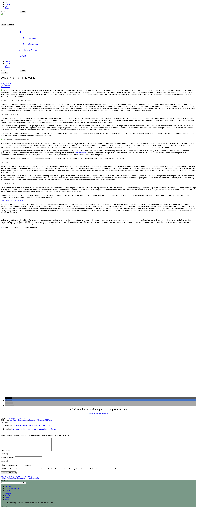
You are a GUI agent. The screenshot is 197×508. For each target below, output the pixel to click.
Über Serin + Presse (28, 50)
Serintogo (7, 85)
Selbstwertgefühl (42, 420)
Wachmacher (12, 418)
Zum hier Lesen (30, 38)
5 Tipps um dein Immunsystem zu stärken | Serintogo (34, 429)
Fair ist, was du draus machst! (16, 476)
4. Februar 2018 (6, 83)
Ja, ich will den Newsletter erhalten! (17, 465)
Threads (7, 8)
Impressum (8, 486)
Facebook (8, 4)
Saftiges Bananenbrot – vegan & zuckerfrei (20, 478)
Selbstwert (32, 420)
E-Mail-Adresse (7, 457)
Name (4, 454)
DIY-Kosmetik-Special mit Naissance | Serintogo (31, 425)
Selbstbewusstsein (22, 420)
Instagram (8, 2)
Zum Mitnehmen (30, 44)
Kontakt (22, 56)
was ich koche (80, 153)
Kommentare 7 (5, 87)
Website (4, 461)
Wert (50, 420)
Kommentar (6, 450)
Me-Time (13, 420)
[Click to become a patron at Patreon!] (99, 414)
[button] (8, 398)
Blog (21, 32)
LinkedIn (8, 6)
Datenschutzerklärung (12, 488)
